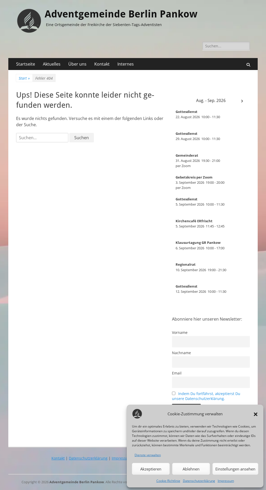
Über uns (77, 64)
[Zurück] (180, 101)
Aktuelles (52, 64)
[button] (255, 413)
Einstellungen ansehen (235, 469)
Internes (125, 64)
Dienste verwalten (148, 455)
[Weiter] (242, 101)
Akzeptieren (150, 469)
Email (177, 373)
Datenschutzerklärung (199, 481)
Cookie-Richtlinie (168, 481)
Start (24, 78)
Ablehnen (191, 469)
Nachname (181, 352)
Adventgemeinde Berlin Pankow (121, 14)
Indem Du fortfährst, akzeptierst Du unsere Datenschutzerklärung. (206, 396)
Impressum (226, 481)
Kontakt (102, 64)
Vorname (180, 332)
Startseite (25, 64)
